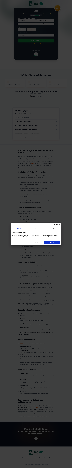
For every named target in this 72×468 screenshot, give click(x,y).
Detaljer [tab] (36, 228)
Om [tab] (53, 228)
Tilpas (35, 242)
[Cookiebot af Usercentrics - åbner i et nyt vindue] (55, 225)
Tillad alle (52, 242)
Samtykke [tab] (19, 228)
